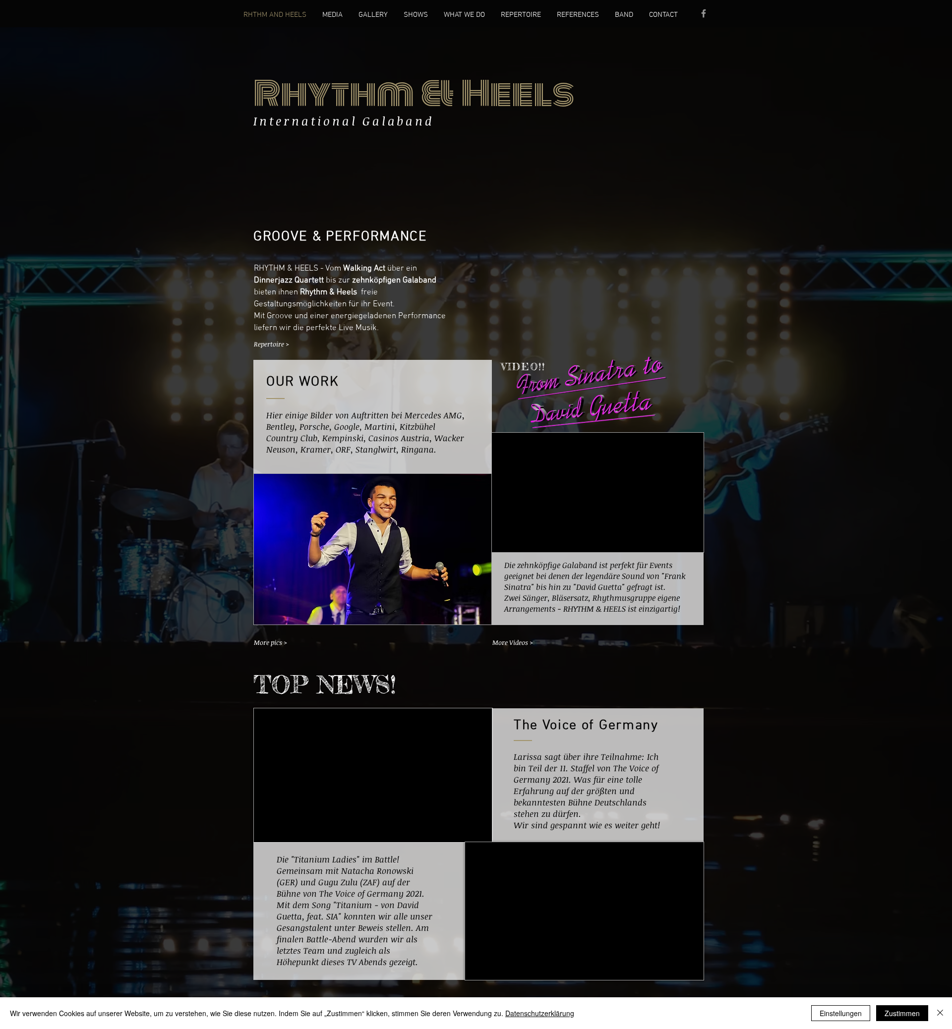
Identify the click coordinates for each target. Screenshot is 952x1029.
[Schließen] (940, 1013)
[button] (372, 549)
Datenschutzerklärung (539, 1013)
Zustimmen (902, 1013)
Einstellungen (841, 1013)
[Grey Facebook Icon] (703, 13)
